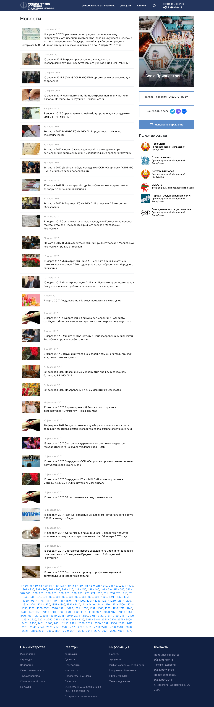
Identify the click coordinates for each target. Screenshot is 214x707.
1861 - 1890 (88, 612)
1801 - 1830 (57, 612)
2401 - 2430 (28, 623)
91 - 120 (54, 585)
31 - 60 (33, 585)
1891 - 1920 (103, 612)
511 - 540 (118, 589)
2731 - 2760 (93, 627)
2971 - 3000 (109, 630)
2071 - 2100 (81, 615)
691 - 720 (83, 593)
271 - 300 (127, 585)
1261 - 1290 (124, 600)
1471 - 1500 (118, 604)
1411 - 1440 (88, 604)
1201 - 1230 (94, 600)
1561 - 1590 (51, 608)
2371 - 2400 (124, 619)
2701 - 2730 (77, 627)
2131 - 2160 (112, 615)
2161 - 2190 (127, 615)
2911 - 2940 (77, 630)
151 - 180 (77, 585)
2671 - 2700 (61, 627)
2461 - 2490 (61, 623)
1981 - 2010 (34, 615)
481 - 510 (106, 589)
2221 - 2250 (45, 619)
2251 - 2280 (61, 619)
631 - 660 (58, 593)
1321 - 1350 (43, 604)
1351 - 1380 (58, 604)
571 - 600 (32, 593)
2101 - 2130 (96, 615)
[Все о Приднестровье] (166, 51)
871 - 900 (48, 596)
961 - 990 (87, 596)
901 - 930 (61, 596)
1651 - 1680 (96, 608)
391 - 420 (67, 589)
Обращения (126, 6)
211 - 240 (101, 585)
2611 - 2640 (29, 627)
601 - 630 (45, 593)
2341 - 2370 (108, 619)
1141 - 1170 (64, 600)
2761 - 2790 (108, 627)
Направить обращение (169, 124)
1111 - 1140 (50, 600)
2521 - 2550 (93, 623)
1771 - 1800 (42, 612)
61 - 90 (43, 585)
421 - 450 (80, 589)
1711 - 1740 (125, 608)
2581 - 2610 (125, 623)
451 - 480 (93, 589)
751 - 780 (109, 593)
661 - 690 (71, 593)
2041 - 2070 (65, 615)
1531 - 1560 (36, 608)
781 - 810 (121, 593)
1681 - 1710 (111, 608)
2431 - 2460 (45, 623)
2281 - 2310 (77, 619)
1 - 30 (24, 585)
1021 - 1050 (115, 596)
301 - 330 (28, 589)
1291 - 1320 (28, 604)
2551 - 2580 (109, 623)
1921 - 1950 (118, 612)
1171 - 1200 (78, 600)
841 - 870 (35, 596)
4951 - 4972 (125, 630)
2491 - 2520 (77, 623)
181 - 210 (89, 585)
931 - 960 (74, 596)
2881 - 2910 (62, 630)
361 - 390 (54, 589)
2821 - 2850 (29, 630)
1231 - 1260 (109, 600)
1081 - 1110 (36, 600)
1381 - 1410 (73, 604)
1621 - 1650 (81, 608)
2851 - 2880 (45, 630)
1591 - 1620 (66, 608)
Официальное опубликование (98, 6)
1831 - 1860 (72, 612)
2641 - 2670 (45, 627)
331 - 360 (41, 589)
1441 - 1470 (103, 604)
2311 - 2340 (93, 619)
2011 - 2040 (49, 615)
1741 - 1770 (27, 612)
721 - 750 (96, 593)
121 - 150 (65, 585)
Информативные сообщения (126, 665)
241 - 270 (114, 585)
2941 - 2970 (93, 630)
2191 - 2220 (29, 619)
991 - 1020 (100, 596)
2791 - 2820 (124, 627)
